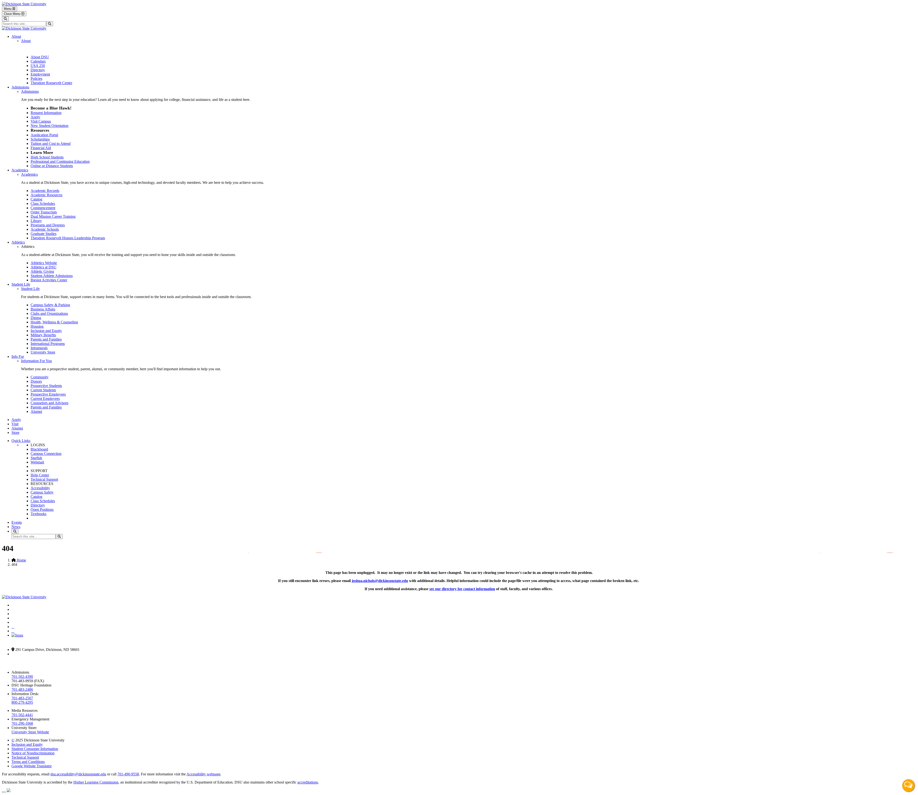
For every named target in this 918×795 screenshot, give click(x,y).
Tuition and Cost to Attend (51, 144)
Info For (17, 356)
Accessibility (40, 488)
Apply (35, 117)
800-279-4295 (22, 702)
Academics (19, 170)
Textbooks (38, 514)
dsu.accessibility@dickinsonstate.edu (78, 774)
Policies (36, 78)
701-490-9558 (128, 774)
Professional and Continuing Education (60, 161)
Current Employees (45, 399)
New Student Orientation (49, 126)
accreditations (307, 782)
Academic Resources (46, 195)
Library (36, 221)
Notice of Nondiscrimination (33, 753)
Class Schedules (43, 203)
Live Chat (908, 785)
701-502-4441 (22, 715)
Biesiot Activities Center (49, 280)
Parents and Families (46, 339)
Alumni (36, 411)
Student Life (20, 284)
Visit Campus (41, 121)
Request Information (46, 113)
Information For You (36, 361)
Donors (36, 381)
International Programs (48, 344)
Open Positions (42, 509)
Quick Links (20, 441)
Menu (8, 9)
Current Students (43, 390)
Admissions (20, 87)
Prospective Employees (48, 394)
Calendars (38, 61)
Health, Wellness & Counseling (54, 322)
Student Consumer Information (34, 749)
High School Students (47, 157)
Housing (37, 326)
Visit (14, 424)
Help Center (40, 475)
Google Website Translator (31, 766)
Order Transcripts (44, 212)
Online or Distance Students (52, 166)
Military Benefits (43, 335)
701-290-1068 (22, 723)
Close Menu (12, 14)
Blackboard (39, 449)
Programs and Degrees (48, 225)
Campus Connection (46, 454)
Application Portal (44, 135)
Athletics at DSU (43, 267)
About (16, 36)
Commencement (43, 208)
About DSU (40, 57)
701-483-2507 (22, 698)
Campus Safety (42, 492)
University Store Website (30, 732)
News (15, 527)
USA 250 (38, 66)
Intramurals (39, 348)
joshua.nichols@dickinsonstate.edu (380, 581)
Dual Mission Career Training (53, 216)
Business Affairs (43, 309)
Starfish (36, 458)
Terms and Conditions (28, 762)
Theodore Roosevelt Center (51, 83)
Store (15, 432)
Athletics (18, 242)
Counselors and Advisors (49, 403)
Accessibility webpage (203, 774)
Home (21, 560)
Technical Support (44, 479)
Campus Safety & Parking (50, 305)
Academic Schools (45, 229)
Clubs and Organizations (49, 313)
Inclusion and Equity (46, 331)
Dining (36, 318)
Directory (38, 70)
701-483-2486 (22, 689)
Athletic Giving (42, 271)
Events (16, 522)
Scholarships (40, 139)
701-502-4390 (22, 677)
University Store (43, 352)
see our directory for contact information (462, 589)
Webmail (37, 462)
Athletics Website (44, 263)
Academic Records (45, 191)
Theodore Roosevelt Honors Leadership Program (68, 238)
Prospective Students (46, 386)
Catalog (36, 199)
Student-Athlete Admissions (52, 276)
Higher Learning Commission (95, 782)
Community (40, 377)
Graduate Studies (43, 234)
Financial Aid (41, 148)
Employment (40, 74)
